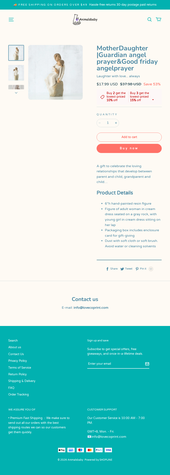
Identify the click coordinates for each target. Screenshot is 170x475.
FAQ (11, 388)
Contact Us (16, 354)
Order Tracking (18, 394)
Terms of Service (19, 367)
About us (14, 347)
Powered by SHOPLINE (98, 459)
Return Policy (17, 374)
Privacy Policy (17, 361)
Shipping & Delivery (21, 381)
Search (13, 340)
